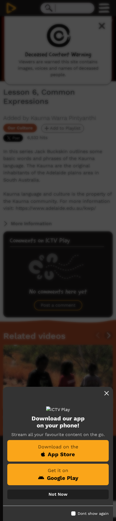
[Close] (106, 393)
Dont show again (93, 513)
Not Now (58, 494)
